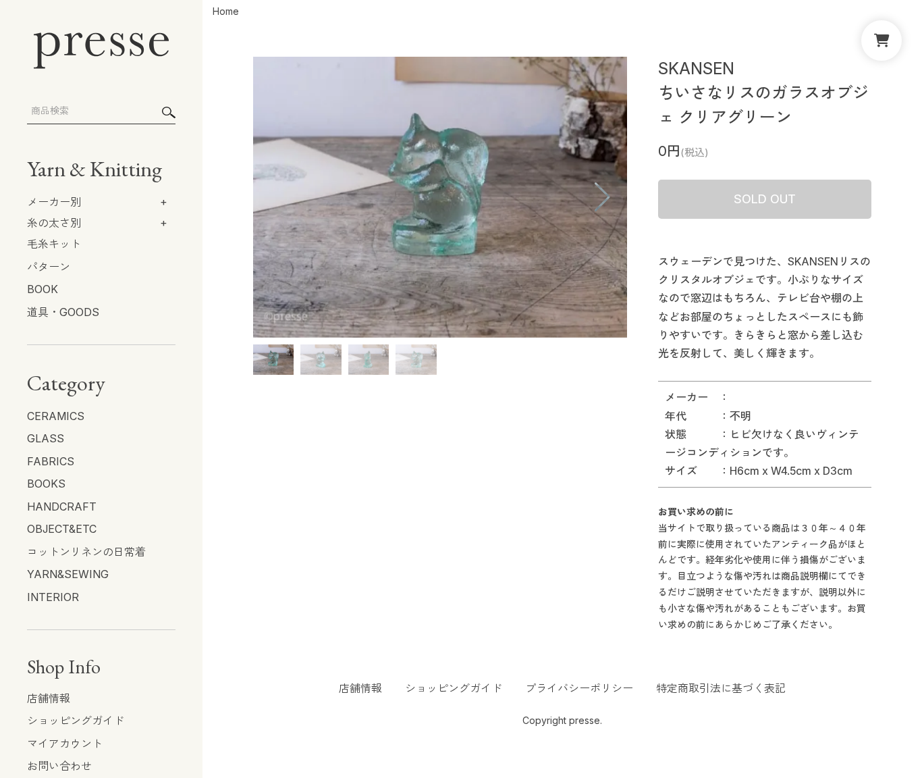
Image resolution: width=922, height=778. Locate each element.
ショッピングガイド (75, 720)
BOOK (42, 289)
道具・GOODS (63, 312)
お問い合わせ (59, 766)
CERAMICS (55, 416)
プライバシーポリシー (579, 688)
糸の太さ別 (54, 222)
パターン (48, 267)
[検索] (168, 113)
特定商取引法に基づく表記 (721, 688)
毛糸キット (54, 244)
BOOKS (46, 483)
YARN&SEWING (68, 574)
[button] (533, 197)
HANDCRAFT (62, 506)
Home (226, 11)
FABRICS (50, 461)
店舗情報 (48, 698)
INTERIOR (53, 597)
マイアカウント (65, 743)
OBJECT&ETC (62, 529)
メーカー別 (54, 202)
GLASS (45, 438)
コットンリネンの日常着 (86, 552)
